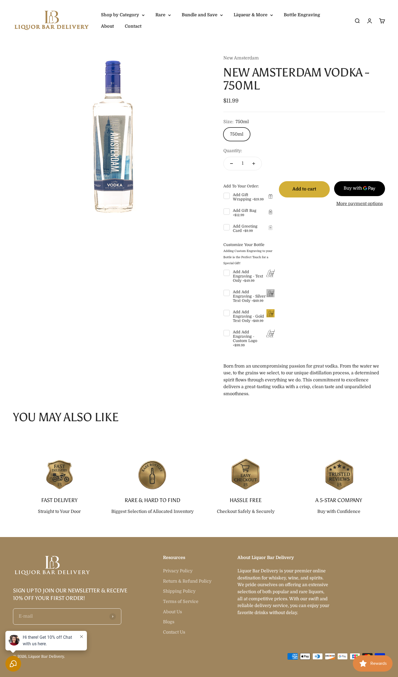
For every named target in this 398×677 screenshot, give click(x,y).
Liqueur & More (250, 14)
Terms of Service (180, 601)
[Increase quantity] (254, 163)
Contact (133, 26)
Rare (160, 14)
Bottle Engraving (302, 14)
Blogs (168, 621)
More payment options (359, 203)
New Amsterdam (241, 58)
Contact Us (174, 632)
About (107, 26)
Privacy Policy (178, 571)
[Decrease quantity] (231, 163)
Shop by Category (120, 14)
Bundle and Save (199, 14)
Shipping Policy (179, 591)
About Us (172, 611)
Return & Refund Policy (187, 581)
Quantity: (232, 150)
